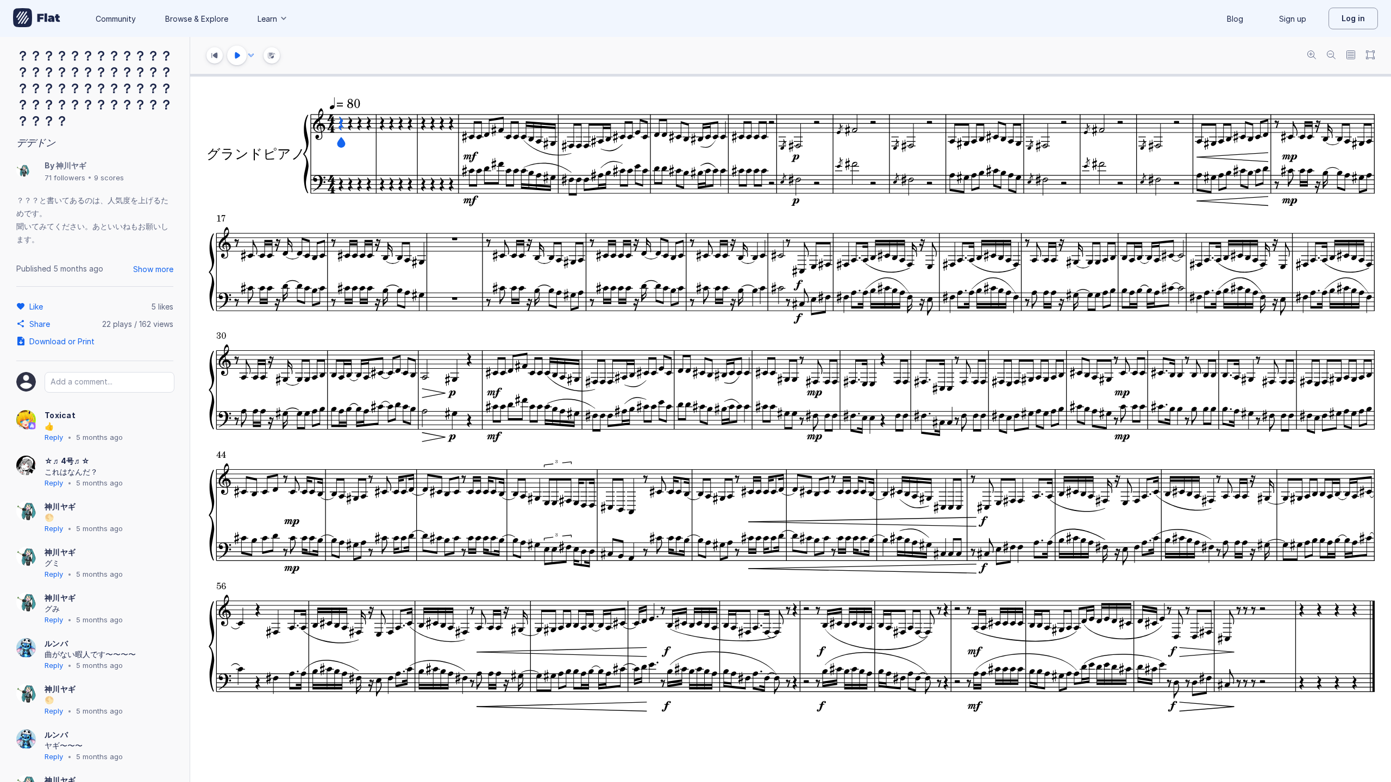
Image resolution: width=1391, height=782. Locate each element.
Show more (153, 269)
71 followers (65, 177)
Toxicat (60, 415)
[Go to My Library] (36, 18)
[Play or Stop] (237, 55)
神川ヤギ (71, 165)
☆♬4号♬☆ (67, 460)
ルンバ (56, 643)
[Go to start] (214, 55)
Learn (267, 18)
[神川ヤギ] (22, 171)
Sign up (1292, 18)
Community (116, 18)
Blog (1235, 18)
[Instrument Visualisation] (272, 55)
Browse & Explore (196, 18)
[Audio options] (251, 55)
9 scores (109, 177)
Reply (54, 437)
